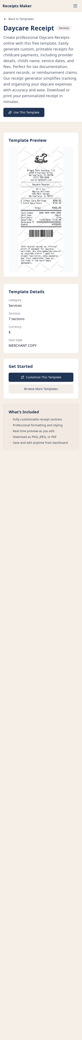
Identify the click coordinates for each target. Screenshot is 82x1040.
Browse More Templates (41, 389)
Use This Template (26, 112)
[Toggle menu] (75, 6)
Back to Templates (21, 19)
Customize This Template (43, 377)
